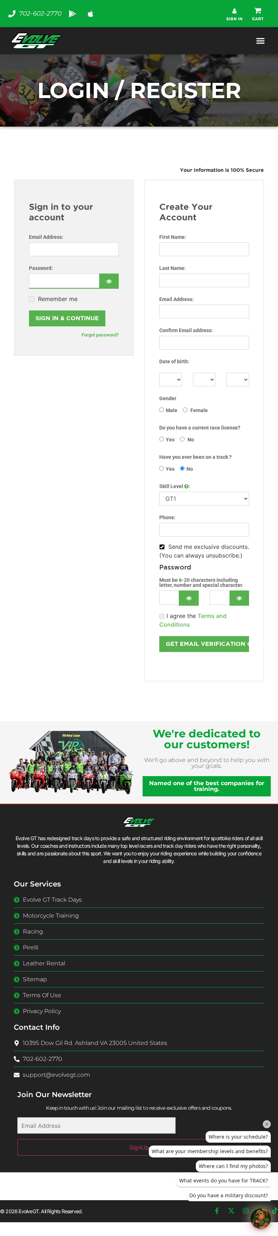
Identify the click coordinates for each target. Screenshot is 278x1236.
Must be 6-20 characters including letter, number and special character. (201, 582)
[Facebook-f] (217, 1210)
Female (198, 410)
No (190, 439)
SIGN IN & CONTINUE (67, 318)
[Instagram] (246, 1210)
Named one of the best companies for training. (206, 786)
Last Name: (172, 268)
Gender (167, 398)
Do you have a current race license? (199, 427)
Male (171, 410)
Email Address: (46, 237)
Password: (41, 268)
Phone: (167, 517)
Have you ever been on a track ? (195, 457)
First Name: (172, 237)
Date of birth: (174, 361)
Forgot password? (100, 335)
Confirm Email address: (186, 330)
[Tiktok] (274, 1210)
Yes (170, 439)
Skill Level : (174, 486)
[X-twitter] (231, 1210)
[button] (258, 14)
